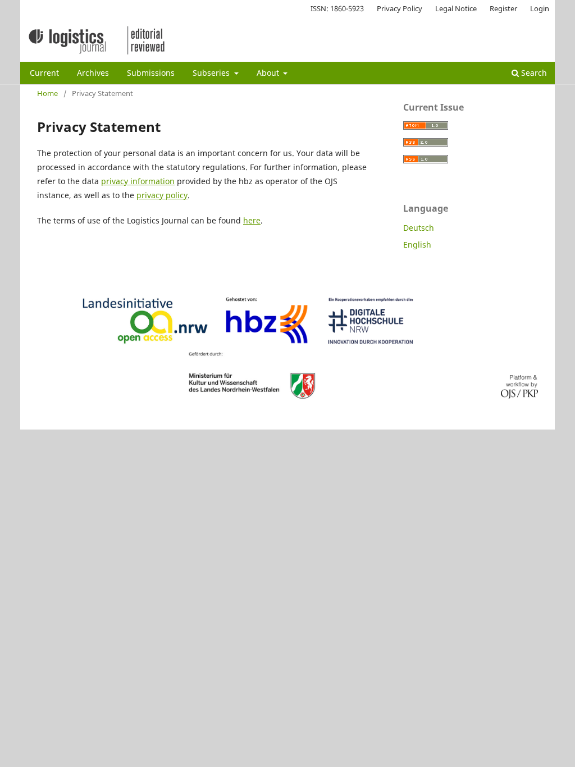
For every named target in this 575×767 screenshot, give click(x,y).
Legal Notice (456, 8)
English (417, 244)
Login (539, 8)
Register (503, 8)
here (252, 220)
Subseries (212, 72)
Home (47, 93)
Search (533, 72)
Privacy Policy (399, 8)
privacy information (138, 181)
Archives (93, 72)
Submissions (151, 72)
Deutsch (418, 227)
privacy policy (162, 195)
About (269, 72)
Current (44, 72)
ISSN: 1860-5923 (337, 8)
